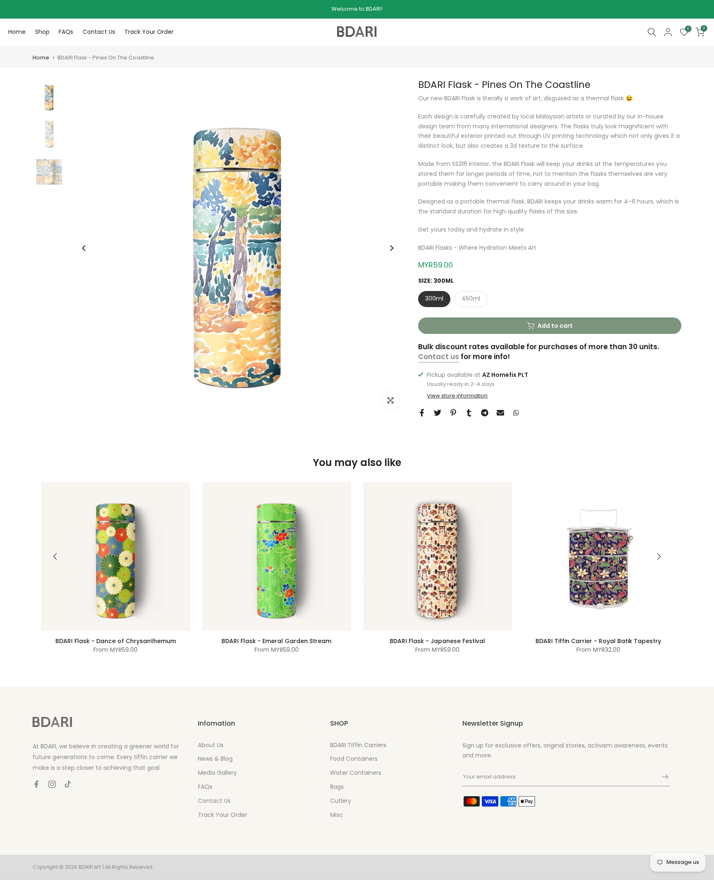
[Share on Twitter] (437, 412)
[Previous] (84, 248)
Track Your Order (149, 32)
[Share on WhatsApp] (516, 412)
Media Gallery (217, 773)
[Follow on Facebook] (36, 784)
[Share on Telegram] (484, 412)
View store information (457, 396)
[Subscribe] (661, 777)
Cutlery (340, 801)
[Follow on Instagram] (52, 784)
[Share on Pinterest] (453, 412)
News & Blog (215, 759)
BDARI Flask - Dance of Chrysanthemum (115, 641)
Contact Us (99, 32)
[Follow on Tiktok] (67, 784)
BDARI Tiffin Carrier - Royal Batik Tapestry (598, 641)
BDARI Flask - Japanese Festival (437, 641)
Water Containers (355, 773)
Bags (337, 787)
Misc (336, 815)
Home (17, 32)
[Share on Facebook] (422, 412)
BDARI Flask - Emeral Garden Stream (276, 641)
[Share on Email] (500, 412)
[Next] (391, 248)
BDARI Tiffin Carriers (358, 745)
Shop (42, 32)
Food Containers (354, 759)
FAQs (66, 32)
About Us (211, 745)
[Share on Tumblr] (469, 412)
